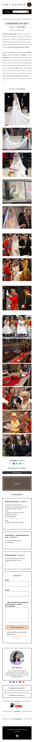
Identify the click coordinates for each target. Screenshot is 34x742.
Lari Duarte (17, 667)
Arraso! (17, 483)
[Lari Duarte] (17, 4)
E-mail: (7, 590)
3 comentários (13, 460)
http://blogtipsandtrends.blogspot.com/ (15, 518)
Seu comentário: (10, 606)
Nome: (7, 580)
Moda (23, 27)
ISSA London (17, 473)
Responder (7, 525)
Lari (20, 27)
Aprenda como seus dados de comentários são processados (18, 636)
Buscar (28, 11)
